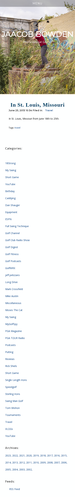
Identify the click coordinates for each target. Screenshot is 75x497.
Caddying (10, 198)
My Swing (10, 170)
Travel (49, 110)
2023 (8, 455)
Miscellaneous (13, 303)
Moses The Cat (13, 310)
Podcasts (10, 345)
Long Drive (11, 282)
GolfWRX (10, 268)
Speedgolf (11, 387)
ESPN (8, 219)
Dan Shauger (12, 205)
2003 (22, 469)
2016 (57, 455)
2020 (29, 455)
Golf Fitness (12, 254)
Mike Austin (11, 296)
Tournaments (13, 415)
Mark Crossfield (14, 289)
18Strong (10, 163)
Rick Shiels (11, 366)
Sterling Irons (12, 394)
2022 (15, 455)
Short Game (12, 177)
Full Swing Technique (17, 226)
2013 (15, 462)
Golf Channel (12, 233)
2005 (8, 469)
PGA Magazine (13, 331)
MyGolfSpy (11, 324)
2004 (15, 469)
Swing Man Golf (14, 401)
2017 (50, 455)
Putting (9, 352)
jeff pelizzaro (12, 275)
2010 (36, 462)
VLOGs (9, 429)
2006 (64, 462)
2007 (57, 462)
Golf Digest (11, 247)
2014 (8, 462)
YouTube (10, 184)
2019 (36, 455)
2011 (29, 462)
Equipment (11, 212)
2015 (64, 455)
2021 (22, 455)
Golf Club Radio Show (17, 240)
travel (17, 127)
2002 (29, 469)
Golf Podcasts (13, 261)
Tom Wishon (12, 408)
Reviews (9, 359)
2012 (22, 462)
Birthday (10, 191)
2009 (43, 462)
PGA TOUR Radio (15, 338)
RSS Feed (14, 489)
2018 (43, 455)
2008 (50, 462)
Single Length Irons (16, 380)
